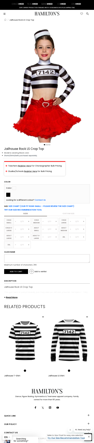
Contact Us (40, 200)
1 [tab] (44, 144)
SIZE (39, 206)
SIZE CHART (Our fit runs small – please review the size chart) (41, 206)
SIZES (25, 213)
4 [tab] (49, 144)
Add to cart (16, 271)
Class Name (9, 252)
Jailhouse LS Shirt (56, 375)
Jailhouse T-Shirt (12, 375)
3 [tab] (47, 144)
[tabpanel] (47, 83)
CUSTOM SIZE (68, 213)
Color (7, 182)
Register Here (24, 165)
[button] (23, 210)
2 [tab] (46, 144)
